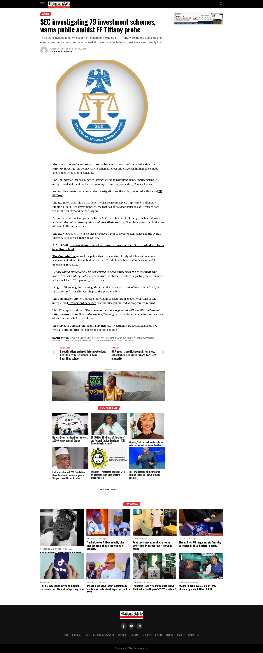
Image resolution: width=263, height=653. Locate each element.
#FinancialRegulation (119, 338)
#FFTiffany (99, 338)
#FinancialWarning (143, 338)
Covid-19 (180, 634)
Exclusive (147, 634)
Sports (158, 634)
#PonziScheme (109, 341)
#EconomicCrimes (81, 338)
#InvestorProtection (87, 341)
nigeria (123, 341)
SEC (131, 341)
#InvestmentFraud (63, 341)
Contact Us (193, 634)
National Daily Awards (103, 634)
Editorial (134, 634)
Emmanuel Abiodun (62, 51)
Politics (122, 634)
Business (76, 634)
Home (66, 634)
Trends (169, 634)
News (87, 634)
